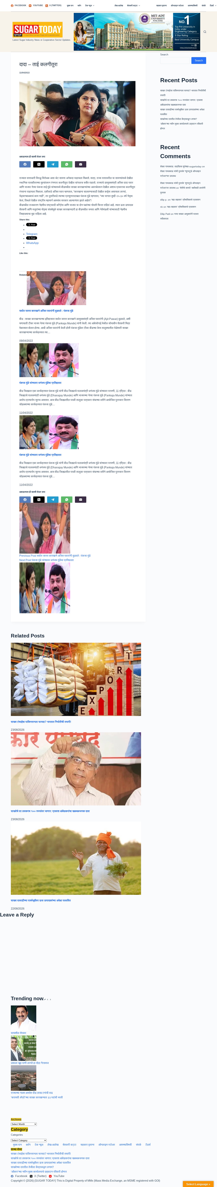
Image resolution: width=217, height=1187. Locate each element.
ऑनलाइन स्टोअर (177, 5)
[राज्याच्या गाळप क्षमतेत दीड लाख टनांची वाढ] (23, 1077)
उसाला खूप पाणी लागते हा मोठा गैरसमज (30, 1063)
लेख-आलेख (119, 5)
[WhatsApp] (66, 164)
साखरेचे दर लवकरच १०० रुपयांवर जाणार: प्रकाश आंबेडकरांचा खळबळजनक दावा (50, 811)
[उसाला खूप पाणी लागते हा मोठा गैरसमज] (23, 1047)
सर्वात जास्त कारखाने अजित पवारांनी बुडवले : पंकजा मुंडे (46, 310)
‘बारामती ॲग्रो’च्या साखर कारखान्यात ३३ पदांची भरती (37, 1097)
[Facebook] (25, 164)
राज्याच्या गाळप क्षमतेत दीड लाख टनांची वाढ (32, 1092)
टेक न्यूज (88, 5)
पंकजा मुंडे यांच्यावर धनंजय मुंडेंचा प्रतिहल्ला (40, 382)
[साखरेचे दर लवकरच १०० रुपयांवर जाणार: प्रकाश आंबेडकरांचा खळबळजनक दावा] (76, 768)
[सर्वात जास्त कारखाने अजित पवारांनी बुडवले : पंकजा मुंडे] (56, 287)
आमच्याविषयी (193, 5)
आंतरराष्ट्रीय (104, 5)
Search (164, 54)
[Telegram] (52, 164)
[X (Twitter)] (39, 164)
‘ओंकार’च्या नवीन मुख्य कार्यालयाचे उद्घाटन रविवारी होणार (39, 1171)
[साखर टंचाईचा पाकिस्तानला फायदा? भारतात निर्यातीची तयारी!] (76, 679)
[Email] (80, 164)
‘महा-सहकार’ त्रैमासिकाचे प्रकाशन (185, 199)
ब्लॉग (79, 5)
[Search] (205, 32)
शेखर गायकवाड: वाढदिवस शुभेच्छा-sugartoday (180, 166)
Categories (17, 1134)
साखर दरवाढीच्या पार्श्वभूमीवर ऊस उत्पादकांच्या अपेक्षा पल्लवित (41, 900)
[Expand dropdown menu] (93, 5)
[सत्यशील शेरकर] (23, 1018)
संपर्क (204, 5)
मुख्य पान (70, 5)
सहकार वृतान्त (161, 5)
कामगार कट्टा (148, 5)
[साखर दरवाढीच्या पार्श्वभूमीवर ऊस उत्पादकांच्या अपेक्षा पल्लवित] (76, 857)
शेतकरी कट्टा (132, 5)
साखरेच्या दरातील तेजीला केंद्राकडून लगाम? (178, 119)
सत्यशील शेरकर (18, 1033)
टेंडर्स (148, 1144)
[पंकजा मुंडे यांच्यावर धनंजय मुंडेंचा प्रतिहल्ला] (49, 359)
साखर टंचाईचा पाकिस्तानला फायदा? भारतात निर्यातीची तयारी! (41, 721)
